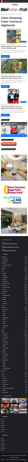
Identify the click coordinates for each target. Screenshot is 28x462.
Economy (5, 339)
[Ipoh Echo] (14, 5)
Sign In (2, 431)
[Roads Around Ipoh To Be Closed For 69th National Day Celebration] (23, 411)
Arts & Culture (6, 309)
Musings (4, 275)
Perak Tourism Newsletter (8, 388)
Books (4, 313)
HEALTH (3, 293)
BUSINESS (4, 256)
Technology (5, 325)
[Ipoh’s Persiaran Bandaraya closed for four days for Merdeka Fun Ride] (5, 400)
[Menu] (26, 5)
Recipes (4, 279)
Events (4, 289)
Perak (3, 374)
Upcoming (5, 291)
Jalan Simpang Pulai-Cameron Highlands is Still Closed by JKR (11, 77)
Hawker (4, 273)
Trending (3, 390)
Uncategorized (5, 392)
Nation (3, 329)
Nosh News (5, 277)
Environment (5, 341)
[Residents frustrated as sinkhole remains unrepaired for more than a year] (5, 411)
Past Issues (4, 370)
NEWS (3, 331)
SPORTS (3, 376)
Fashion (4, 319)
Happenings (4, 285)
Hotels (4, 386)
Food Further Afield (6, 283)
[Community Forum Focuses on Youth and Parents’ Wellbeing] (14, 400)
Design (4, 315)
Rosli (3, 44)
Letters (4, 364)
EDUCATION (4, 263)
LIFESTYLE (4, 307)
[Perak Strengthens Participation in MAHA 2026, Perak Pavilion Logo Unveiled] (14, 411)
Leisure (4, 323)
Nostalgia (5, 303)
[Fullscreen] (25, 135)
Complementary (6, 295)
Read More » (5, 56)
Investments (5, 259)
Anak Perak (5, 333)
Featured (3, 267)
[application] (14, 129)
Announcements (6, 287)
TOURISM (4, 382)
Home (3, 14)
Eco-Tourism (5, 384)
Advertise (3, 425)
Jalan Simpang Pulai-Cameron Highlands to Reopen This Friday (12, 107)
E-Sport (4, 378)
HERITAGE (4, 299)
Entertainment (6, 317)
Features (3, 269)
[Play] (2, 135)
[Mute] (23, 135)
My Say (4, 366)
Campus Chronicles (7, 265)
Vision (2, 423)
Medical (4, 297)
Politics (4, 350)
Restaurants (5, 281)
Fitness (4, 321)
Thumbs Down (5, 380)
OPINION (3, 351)
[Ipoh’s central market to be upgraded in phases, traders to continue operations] (23, 400)
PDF (3, 372)
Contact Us (3, 429)
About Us (3, 421)
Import (3, 305)
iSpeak (4, 362)
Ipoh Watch (5, 360)
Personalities (5, 348)
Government (5, 343)
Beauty (4, 311)
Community (5, 335)
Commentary (5, 354)
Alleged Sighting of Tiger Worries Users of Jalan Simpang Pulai (14, 47)
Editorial (4, 358)
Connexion (5, 356)
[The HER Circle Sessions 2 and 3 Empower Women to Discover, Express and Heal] (5, 405)
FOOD (3, 271)
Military (4, 345)
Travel (4, 327)
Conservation (5, 337)
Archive (2, 427)
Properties (5, 261)
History (4, 301)
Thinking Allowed (6, 368)
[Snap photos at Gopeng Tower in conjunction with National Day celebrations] (14, 405)
